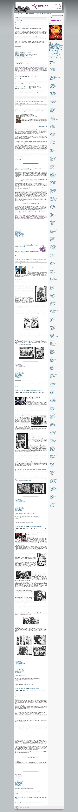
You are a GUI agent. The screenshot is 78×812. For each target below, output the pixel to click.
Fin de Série (43, 13)
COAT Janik (51, 148)
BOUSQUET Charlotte (53, 104)
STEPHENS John (52, 449)
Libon (51, 321)
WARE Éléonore (52, 491)
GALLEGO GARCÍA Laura (53, 229)
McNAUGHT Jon (52, 351)
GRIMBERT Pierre (52, 248)
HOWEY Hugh (52, 273)
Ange (50, 71)
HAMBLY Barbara (52, 256)
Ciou (50, 142)
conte (58, 45)
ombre (60, 52)
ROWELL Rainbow (52, 418)
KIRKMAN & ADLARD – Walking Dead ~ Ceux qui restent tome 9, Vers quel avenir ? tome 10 (30, 690)
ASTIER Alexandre (52, 78)
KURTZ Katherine (52, 296)
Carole (36, 41)
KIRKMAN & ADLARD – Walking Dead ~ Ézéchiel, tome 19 (26, 76)
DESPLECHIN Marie (53, 190)
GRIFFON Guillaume (53, 246)
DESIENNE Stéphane (53, 189)
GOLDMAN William (52, 238)
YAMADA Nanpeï (52, 503)
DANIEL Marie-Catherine (53, 174)
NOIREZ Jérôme (52, 377)
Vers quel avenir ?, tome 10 (20, 236)
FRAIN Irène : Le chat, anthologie (20, 51)
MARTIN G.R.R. (52, 337)
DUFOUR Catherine (53, 196)
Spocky (31, 679)
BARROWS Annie (52, 88)
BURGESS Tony (52, 120)
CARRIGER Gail (52, 127)
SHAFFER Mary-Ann (53, 431)
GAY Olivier (51, 232)
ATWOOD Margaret (52, 79)
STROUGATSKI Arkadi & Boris (54, 454)
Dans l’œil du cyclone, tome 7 (20, 233)
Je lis (21, 13)
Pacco (51, 385)
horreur (36, 101)
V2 (30, 57)
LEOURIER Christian (53, 317)
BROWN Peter (52, 116)
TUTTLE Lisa (52, 474)
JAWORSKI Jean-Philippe (53, 279)
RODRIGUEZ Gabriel (53, 410)
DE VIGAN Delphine (53, 181)
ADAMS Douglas (52, 62)
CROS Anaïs (51, 167)
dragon (52, 46)
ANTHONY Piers (52, 75)
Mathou (51, 344)
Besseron (51, 95)
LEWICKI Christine (52, 319)
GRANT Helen (52, 239)
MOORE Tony (52, 360)
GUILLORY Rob (52, 254)
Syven (51, 456)
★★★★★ (51, 58)
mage (49, 51)
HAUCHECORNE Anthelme (54, 260)
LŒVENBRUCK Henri (53, 326)
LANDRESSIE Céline (53, 302)
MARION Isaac (52, 334)
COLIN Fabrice (52, 151)
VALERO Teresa (52, 478)
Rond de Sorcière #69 (18, 20)
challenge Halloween (22, 246)
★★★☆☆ (28, 259)
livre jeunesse (53, 50)
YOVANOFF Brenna (53, 506)
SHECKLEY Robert (52, 433)
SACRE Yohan (52, 423)
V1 (29, 57)
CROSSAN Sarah (52, 168)
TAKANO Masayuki (52, 458)
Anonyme (51, 72)
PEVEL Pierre (52, 393)
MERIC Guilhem (52, 352)
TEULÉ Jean (52, 464)
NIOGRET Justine (52, 376)
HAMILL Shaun (52, 257)
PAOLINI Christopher (53, 386)
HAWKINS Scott (52, 261)
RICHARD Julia (52, 407)
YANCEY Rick (52, 504)
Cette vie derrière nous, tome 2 (20, 366)
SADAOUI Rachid (52, 424)
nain (55, 52)
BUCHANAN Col (52, 118)
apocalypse (28, 101)
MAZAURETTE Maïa (53, 345)
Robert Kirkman (23, 344)
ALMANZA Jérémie (52, 68)
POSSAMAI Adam (52, 398)
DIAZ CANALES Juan (53, 192)
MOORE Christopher (53, 359)
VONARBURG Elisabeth (53, 488)
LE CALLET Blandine (53, 309)
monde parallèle (58, 51)
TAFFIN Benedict (52, 457)
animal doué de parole (54, 43)
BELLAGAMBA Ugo (53, 92)
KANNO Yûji (51, 287)
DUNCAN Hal (52, 197)
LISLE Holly (51, 325)
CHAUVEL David (52, 136)
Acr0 (21, 105)
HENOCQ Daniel (52, 263)
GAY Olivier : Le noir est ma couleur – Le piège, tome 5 (23, 52)
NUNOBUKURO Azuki (53, 382)
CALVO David (52, 125)
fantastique (52, 47)
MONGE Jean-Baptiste (53, 357)
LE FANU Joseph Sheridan (54, 310)
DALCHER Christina (53, 172)
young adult (52, 56)
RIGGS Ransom (52, 408)
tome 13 (34, 517)
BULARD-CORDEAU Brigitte (54, 119)
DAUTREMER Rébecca (53, 176)
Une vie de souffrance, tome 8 (20, 234)
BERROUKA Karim (52, 94)
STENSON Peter (52, 448)
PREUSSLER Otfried (53, 400)
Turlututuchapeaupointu (34, 36)
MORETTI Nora (52, 361)
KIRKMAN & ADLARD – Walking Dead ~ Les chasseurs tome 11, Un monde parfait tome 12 (30, 528)
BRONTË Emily (52, 112)
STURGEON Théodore (53, 455)
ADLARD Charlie (18, 101)
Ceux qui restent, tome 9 (19, 235)
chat (54, 45)
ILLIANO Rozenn (52, 278)
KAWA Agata (51, 289)
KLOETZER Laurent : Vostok (20, 56)
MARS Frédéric (52, 335)
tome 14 (40, 517)
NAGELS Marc (52, 368)
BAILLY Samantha (52, 85)
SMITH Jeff (51, 439)
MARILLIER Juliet (52, 333)
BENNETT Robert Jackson (54, 93)
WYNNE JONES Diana (53, 502)
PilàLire (31, 67)
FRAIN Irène (51, 223)
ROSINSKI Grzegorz (53, 414)
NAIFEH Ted (51, 369)
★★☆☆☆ (55, 59)
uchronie (56, 54)
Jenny (51, 280)
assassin (56, 44)
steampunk (51, 54)
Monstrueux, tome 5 (18, 231)
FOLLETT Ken (52, 222)
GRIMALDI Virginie (52, 247)
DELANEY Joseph (52, 183)
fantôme (53, 48)
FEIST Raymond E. (52, 212)
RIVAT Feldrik (52, 409)
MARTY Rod (51, 341)
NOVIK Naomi (52, 381)
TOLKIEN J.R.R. (52, 471)
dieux (60, 45)
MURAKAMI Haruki (52, 367)
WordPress (16, 807)
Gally (50, 230)
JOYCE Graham (52, 285)
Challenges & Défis (38, 13)
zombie (42, 101)
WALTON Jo (51, 490)
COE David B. (52, 149)
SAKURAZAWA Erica (53, 425)
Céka (50, 132)
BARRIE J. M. (52, 87)
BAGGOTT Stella (52, 83)
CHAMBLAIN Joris (52, 134)
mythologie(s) (51, 52)
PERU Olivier (52, 391)
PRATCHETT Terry (52, 399)
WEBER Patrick (52, 494)
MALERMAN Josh (52, 329)
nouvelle (57, 52)
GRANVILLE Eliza (52, 241)
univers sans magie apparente (55, 55)
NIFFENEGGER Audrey (53, 374)
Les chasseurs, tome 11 (19, 237)
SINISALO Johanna (53, 438)
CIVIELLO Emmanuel (53, 143)
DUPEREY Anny (52, 199)
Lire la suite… (17, 72)
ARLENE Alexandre (53, 76)
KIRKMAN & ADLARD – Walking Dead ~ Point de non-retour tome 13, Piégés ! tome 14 (29, 392)
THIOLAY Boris (52, 465)
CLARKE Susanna (52, 144)
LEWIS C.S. (51, 320)
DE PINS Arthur (52, 180)
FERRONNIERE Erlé (53, 215)
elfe (56, 46)
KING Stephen (52, 293)
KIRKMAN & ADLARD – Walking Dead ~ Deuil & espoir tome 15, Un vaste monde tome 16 (30, 261)
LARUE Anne (52, 305)
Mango (36, 245)
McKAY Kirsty (52, 350)
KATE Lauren (52, 288)
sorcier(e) (57, 53)
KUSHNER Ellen (52, 297)
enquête (58, 46)
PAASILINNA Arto (52, 384)
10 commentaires (44, 263)
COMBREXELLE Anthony (53, 157)
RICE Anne (51, 406)
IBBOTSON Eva (52, 277)
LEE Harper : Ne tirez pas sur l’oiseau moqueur (22, 58)
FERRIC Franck (52, 214)
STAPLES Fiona (52, 447)
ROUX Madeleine (52, 417)
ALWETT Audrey (52, 70)
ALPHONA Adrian (52, 69)
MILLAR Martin (52, 353)
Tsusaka (51, 473)
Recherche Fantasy (31, 13)
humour (51, 49)
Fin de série (33, 251)
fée (55, 48)
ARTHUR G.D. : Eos (18, 47)
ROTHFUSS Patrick (53, 416)
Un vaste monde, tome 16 (19, 241)
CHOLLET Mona (52, 141)
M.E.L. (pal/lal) (26, 13)
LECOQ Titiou (52, 313)
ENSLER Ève (52, 205)
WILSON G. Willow (52, 499)
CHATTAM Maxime (52, 135)
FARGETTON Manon (53, 207)
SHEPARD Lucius (52, 434)
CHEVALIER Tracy (52, 140)
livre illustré (59, 49)
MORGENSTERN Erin (53, 362)
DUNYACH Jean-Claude (53, 198)
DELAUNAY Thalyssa (53, 184)
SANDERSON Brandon (53, 426)
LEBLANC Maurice (52, 312)
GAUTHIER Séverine (53, 231)
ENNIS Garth (52, 204)
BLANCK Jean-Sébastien (53, 100)
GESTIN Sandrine (52, 233)
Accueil (15, 13)
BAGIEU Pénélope (52, 84)
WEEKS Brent (52, 495)
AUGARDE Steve (52, 80)
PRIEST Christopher (53, 401)
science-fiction (51, 53)
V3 (31, 57)
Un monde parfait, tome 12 (19, 375)
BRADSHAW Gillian (53, 108)
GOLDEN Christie (52, 237)
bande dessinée (33, 101)
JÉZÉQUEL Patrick (52, 281)
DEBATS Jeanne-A (52, 182)
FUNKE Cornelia (52, 224)
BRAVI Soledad (52, 110)
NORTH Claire (52, 378)
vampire (60, 55)
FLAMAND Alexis (52, 220)
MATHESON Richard (53, 343)
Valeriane (38, 383)
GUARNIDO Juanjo (52, 249)
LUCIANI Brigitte (52, 328)
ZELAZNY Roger (52, 507)
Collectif (51, 152)
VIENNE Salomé (52, 487)
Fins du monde (31, 522)
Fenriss (51, 213)
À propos (18, 13)
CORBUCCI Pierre (52, 160)
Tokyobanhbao (52, 470)
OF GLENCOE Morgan (53, 383)
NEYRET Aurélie (52, 370)
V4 (32, 57)
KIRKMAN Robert (23, 101)
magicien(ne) (53, 51)
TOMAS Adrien (52, 472)
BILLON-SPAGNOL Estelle (54, 99)
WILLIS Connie (52, 498)
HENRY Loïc (52, 265)
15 (21, 141)
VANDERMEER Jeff (53, 482)
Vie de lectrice (52, 486)
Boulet (51, 103)
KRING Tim (51, 295)
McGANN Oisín (52, 349)
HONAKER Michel (52, 272)
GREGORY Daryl (52, 245)
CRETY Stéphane (52, 165)
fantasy (57, 47)
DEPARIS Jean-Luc (53, 188)
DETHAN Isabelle (52, 191)
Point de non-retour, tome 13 (20, 376)
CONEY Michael (52, 158)
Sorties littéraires (52, 442)
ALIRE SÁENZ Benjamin (53, 67)
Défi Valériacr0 (49, 13)
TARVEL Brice (52, 462)
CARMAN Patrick (52, 126)
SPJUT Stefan (52, 446)
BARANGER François (53, 86)
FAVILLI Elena (52, 208)
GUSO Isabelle (52, 255)
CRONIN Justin (52, 166)
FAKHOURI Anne (52, 206)
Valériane (22, 42)
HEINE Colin (52, 262)
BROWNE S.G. (52, 117)
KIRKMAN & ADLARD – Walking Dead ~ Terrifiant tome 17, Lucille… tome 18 (28, 103)
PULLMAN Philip (52, 402)
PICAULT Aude (52, 394)
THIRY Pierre (52, 466)
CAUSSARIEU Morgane (53, 128)
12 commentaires (44, 105)
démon (54, 46)
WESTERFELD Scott (53, 496)
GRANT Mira (52, 240)
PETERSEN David (52, 392)
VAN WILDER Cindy (53, 481)
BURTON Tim (52, 124)
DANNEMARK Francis (53, 175)
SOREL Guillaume (52, 441)
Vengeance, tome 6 (18, 232)
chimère (56, 45)
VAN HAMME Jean (52, 480)
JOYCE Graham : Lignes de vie (20, 53)
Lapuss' (51, 303)
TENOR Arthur (52, 463)
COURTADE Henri (52, 164)
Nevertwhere (17, 517)
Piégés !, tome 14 (18, 377)
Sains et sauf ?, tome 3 (19, 229)
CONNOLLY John (52, 159)
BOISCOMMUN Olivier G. (53, 101)
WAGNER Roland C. (53, 489)
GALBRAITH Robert (53, 228)
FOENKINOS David (52, 221)
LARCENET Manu (52, 304)
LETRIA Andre (52, 318)
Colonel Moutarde (52, 156)
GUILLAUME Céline (53, 253)
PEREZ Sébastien (52, 390)
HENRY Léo (51, 264)
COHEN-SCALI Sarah (53, 150)
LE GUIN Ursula (52, 311)
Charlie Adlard (28, 344)
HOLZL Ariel (51, 271)
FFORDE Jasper (52, 216)
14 (20, 141)
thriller (54, 54)
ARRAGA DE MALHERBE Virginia (55, 77)
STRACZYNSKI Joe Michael (54, 450)
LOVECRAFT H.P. (52, 327)
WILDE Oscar (52, 497)
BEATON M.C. (52, 91)
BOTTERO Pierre (52, 102)
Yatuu (51, 505)
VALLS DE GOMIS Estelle (53, 479)
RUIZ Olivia (51, 422)
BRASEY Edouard (52, 109)
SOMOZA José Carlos (53, 440)
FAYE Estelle (52, 209)
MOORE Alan (52, 358)
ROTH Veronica (52, 415)
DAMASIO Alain (52, 173)
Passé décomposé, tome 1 (19, 365)
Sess (50, 430)
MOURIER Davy (52, 366)
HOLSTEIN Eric (52, 270)
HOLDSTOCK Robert (53, 269)
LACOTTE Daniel (52, 301)
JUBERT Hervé (52, 286)
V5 (33, 57)
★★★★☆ (28, 526)
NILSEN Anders (52, 375)
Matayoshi (51, 342)
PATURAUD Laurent (53, 389)
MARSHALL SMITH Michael (54, 336)
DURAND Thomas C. (53, 200)
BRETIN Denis (52, 111)
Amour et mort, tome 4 (19, 230)
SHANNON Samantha (53, 432)
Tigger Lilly (36, 110)
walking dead (38, 101)
